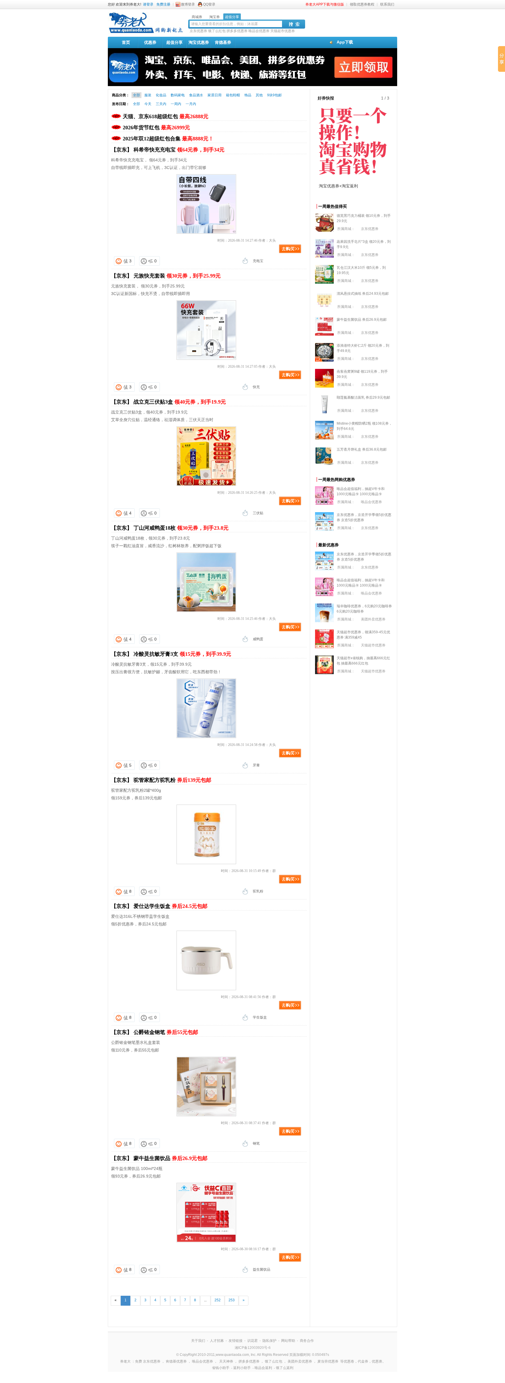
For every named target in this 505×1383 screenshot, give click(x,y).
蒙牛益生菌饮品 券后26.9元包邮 (362, 320)
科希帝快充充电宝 (179, 150)
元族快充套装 (177, 276)
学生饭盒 (260, 1017)
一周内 (176, 104)
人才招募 (217, 1341)
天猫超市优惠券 (282, 31)
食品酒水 (196, 95)
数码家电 (178, 95)
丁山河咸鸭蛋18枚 (181, 528)
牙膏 (256, 765)
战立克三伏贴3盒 (180, 402)
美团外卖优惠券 (373, 619)
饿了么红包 (217, 31)
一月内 (191, 104)
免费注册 (163, 4)
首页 (126, 42)
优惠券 (150, 42)
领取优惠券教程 (362, 4)
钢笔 (256, 1143)
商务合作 (307, 1341)
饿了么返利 (284, 1368)
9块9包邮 (274, 95)
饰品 (247, 95)
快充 (256, 387)
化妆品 (161, 95)
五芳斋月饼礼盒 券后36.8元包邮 (362, 449)
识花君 (252, 1341)
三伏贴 (258, 513)
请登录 (148, 4)
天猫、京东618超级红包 (165, 116)
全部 (136, 95)
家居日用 (214, 95)
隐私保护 (269, 1341)
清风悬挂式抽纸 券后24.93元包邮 (363, 294)
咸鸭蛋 (258, 639)
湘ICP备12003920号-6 (253, 1348)
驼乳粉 (258, 891)
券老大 (125, 1361)
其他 (259, 95)
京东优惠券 (198, 31)
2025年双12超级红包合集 (168, 139)
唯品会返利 (263, 1368)
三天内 (161, 104)
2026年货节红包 (156, 127)
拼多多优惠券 (237, 31)
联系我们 (387, 4)
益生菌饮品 (261, 1269)
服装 (147, 95)
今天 (147, 104)
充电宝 (258, 261)
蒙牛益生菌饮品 (170, 1158)
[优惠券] (146, 33)
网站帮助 (288, 1341)
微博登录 (188, 4)
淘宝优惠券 (198, 42)
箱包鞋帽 (233, 95)
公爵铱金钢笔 (166, 1032)
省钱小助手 (220, 1368)
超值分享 (174, 42)
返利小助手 (242, 1368)
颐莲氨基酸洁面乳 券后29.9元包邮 (363, 397)
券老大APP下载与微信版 (324, 4)
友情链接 (236, 1341)
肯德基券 (223, 42)
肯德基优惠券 (176, 1361)
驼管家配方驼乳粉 (172, 780)
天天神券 (226, 1361)
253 (232, 1300)
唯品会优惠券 (258, 31)
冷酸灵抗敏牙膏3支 (182, 654)
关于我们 (198, 1341)
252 (218, 1300)
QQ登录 (209, 4)
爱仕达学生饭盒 (170, 906)
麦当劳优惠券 (327, 1361)
